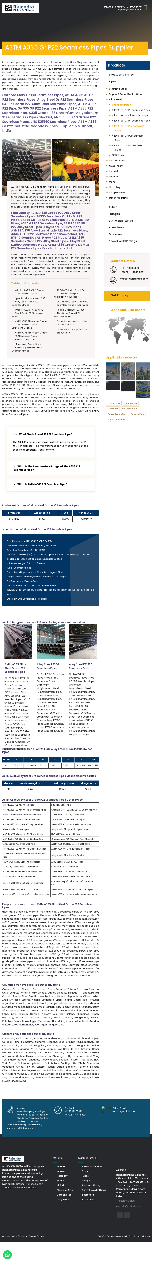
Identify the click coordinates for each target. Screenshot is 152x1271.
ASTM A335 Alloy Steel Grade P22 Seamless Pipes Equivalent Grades (29, 324)
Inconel (60, 1166)
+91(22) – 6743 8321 (132, 272)
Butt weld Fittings (120, 220)
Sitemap (146, 1236)
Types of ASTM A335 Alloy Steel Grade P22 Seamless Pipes (28, 313)
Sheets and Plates (121, 74)
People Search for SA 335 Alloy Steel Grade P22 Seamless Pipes (69, 313)
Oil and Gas (114, 403)
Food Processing (116, 419)
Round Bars (116, 227)
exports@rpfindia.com (130, 9)
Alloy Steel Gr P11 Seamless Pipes (131, 120)
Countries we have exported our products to (72, 323)
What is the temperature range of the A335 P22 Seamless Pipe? (47, 468)
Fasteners (115, 234)
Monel (60, 1180)
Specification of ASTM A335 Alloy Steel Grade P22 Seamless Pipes (28, 301)
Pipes (112, 81)
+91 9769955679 (132, 6)
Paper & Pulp (137, 414)
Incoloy (60, 1171)
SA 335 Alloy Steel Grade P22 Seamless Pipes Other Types (72, 303)
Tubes (112, 207)
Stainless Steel (64, 1190)
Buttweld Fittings (91, 1185)
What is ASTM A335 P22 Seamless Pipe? (42, 484)
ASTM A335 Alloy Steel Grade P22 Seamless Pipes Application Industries (71, 293)
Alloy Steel (62, 1199)
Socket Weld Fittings (122, 241)
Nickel (60, 1185)
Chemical (113, 408)
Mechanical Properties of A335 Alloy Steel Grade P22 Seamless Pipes (28, 347)
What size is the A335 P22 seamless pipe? (45, 434)
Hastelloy (62, 1176)
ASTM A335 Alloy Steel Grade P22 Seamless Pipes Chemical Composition (29, 336)
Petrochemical (129, 408)
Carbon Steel (64, 1194)
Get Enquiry (119, 295)
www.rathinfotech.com (129, 1236)
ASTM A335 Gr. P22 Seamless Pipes (49, 68)
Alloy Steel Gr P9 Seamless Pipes (131, 115)
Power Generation (117, 414)
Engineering (130, 403)
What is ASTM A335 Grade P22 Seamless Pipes (29, 292)
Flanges (114, 214)
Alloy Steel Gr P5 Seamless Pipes (131, 110)
